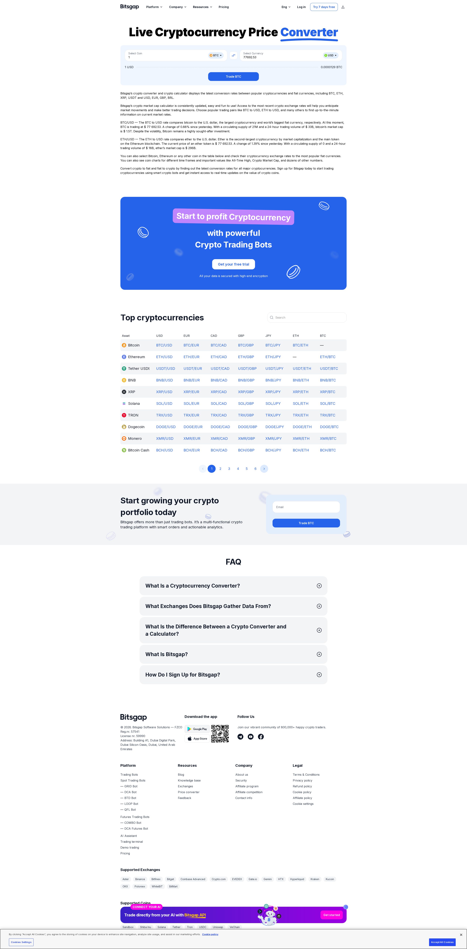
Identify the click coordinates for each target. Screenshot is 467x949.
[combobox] (307, 317)
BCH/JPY (273, 450)
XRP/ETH (300, 392)
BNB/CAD (219, 380)
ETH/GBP (246, 357)
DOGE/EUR (193, 427)
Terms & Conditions (306, 774)
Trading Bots (129, 774)
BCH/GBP (246, 450)
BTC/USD (164, 345)
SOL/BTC (327, 403)
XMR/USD (164, 438)
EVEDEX (237, 879)
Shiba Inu (145, 927)
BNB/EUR (192, 380)
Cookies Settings (21, 942)
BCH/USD (164, 450)
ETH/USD (164, 357)
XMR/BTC (328, 438)
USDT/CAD (220, 368)
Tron (190, 927)
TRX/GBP (246, 415)
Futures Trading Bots (134, 817)
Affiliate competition (249, 792)
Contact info (243, 798)
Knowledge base (189, 780)
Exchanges (185, 786)
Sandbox (128, 927)
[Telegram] (240, 737)
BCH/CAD (219, 450)
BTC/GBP (246, 345)
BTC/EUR (191, 345)
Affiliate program (246, 786)
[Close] (345, 907)
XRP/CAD (219, 392)
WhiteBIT (157, 886)
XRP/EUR (191, 392)
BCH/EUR (192, 450)
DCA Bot (130, 792)
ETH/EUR (191, 357)
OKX (125, 886)
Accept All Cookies (442, 942)
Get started (331, 915)
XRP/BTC (327, 392)
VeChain (235, 927)
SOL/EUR (191, 403)
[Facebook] (261, 737)
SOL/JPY (273, 403)
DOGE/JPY (274, 427)
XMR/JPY (273, 438)
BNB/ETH (301, 380)
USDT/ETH (302, 368)
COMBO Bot (132, 823)
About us (241, 774)
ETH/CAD (219, 357)
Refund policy (302, 786)
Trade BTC (233, 76)
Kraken (315, 879)
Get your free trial (233, 264)
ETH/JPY (273, 357)
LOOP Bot (131, 804)
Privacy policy (302, 780)
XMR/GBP (246, 438)
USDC (202, 927)
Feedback (184, 798)
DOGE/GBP (247, 427)
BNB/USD (164, 380)
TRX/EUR (191, 415)
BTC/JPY (273, 345)
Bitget (170, 879)
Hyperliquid (297, 879)
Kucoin (330, 879)
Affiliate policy (302, 798)
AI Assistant (128, 836)
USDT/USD (165, 368)
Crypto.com (219, 879)
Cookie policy (302, 792)
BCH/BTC (328, 450)
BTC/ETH (300, 345)
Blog (181, 774)
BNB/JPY (273, 380)
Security (241, 780)
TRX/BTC (327, 415)
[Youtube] (251, 737)
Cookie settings (303, 804)
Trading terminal (131, 841)
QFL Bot (130, 809)
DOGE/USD (166, 427)
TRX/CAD (219, 415)
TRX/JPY (273, 415)
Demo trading (129, 847)
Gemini (268, 879)
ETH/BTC (327, 357)
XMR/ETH (301, 438)
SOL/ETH (300, 403)
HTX (281, 879)
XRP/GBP (246, 392)
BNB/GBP (246, 380)
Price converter (189, 792)
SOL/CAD (219, 403)
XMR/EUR (192, 438)
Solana (162, 927)
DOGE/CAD (220, 427)
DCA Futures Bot (136, 828)
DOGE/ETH (302, 427)
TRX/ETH (300, 415)
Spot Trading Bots (132, 780)
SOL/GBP (246, 403)
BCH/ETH (301, 450)
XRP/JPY (273, 392)
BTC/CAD (219, 345)
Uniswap (218, 927)
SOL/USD (164, 403)
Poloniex (140, 886)
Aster (126, 879)
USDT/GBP (247, 368)
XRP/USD (164, 392)
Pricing (125, 853)
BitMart (173, 886)
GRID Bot (130, 786)
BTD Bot (130, 798)
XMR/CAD (219, 438)
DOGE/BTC (329, 427)
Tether (176, 927)
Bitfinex (156, 879)
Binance (140, 879)
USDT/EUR (193, 368)
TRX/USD (164, 415)
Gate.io (253, 879)
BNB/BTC (328, 380)
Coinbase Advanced (193, 879)
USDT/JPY (274, 368)
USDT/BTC (329, 368)
